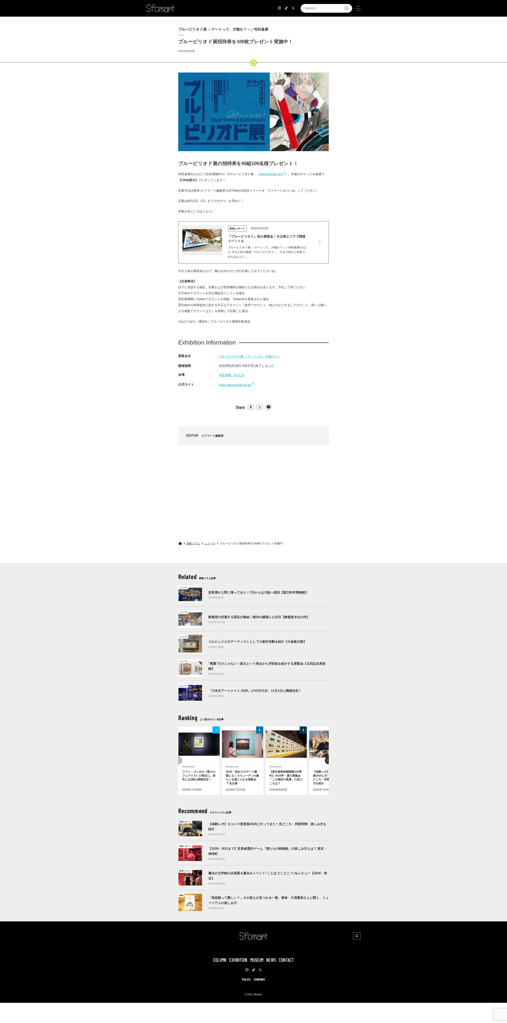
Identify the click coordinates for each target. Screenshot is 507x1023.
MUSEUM (256, 960)
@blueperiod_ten (271, 174)
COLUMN (219, 960)
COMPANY (259, 979)
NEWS (271, 960)
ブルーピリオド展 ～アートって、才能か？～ (249, 356)
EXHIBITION (238, 960)
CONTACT (286, 960)
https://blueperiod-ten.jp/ (235, 385)
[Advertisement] (253, 489)
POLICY (246, 979)
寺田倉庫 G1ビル (231, 375)
